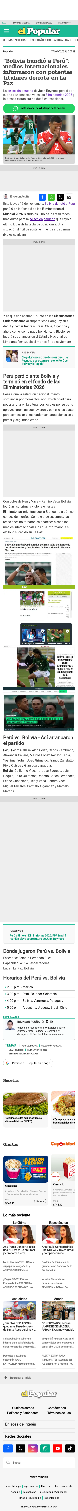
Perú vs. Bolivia (30, 1045)
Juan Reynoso (16, 1049)
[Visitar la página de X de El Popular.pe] (20, 1448)
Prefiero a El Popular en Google (31, 1063)
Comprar (40, 1201)
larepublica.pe (13, 1486)
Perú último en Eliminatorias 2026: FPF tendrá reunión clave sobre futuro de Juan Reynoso (38, 937)
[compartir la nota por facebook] (42, 197)
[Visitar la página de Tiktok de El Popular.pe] (70, 1448)
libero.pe (45, 1486)
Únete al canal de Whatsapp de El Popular (42, 108)
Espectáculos (40, 40)
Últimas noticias (15, 40)
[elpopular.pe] (39, 36)
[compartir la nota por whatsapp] (51, 197)
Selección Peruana (51, 1045)
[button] (6, 31)
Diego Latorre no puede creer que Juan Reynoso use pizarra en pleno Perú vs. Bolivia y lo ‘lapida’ (45, 360)
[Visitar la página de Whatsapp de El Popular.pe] (45, 1448)
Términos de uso (59, 1413)
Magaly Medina (21, 23)
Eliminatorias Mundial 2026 (23, 1053)
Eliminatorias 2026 (59, 95)
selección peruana (20, 91)
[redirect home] (39, 1394)
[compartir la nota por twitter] (60, 197)
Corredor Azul (44, 23)
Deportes (8, 51)
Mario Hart (64, 23)
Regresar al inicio (20, 1377)
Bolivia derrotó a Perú (60, 204)
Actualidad (62, 40)
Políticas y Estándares (22, 1413)
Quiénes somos (23, 1408)
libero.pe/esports (63, 1486)
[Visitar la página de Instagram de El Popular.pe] (33, 1448)
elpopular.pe (31, 1486)
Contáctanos (57, 1408)
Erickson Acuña (19, 196)
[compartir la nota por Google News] (69, 197)
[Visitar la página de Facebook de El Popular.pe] (8, 1448)
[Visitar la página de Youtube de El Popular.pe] (57, 1448)
